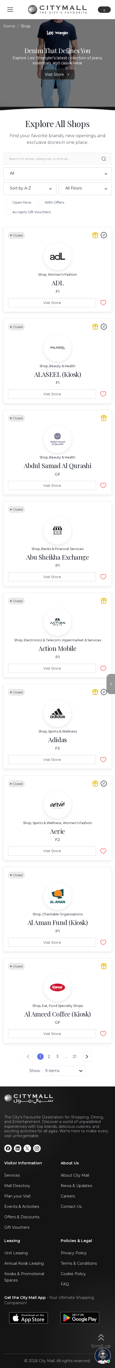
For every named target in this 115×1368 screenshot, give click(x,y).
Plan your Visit (17, 1196)
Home (9, 26)
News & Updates (76, 1185)
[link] (57, 269)
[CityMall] (57, 9)
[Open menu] (10, 9)
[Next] (87, 1056)
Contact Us (71, 1206)
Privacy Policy (74, 1253)
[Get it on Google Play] (80, 1317)
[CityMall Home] (57, 1098)
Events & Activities (21, 1206)
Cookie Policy (73, 1273)
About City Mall (75, 1175)
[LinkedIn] (17, 1148)
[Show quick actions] (110, 684)
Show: (35, 1070)
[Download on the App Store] (28, 1317)
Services (12, 1175)
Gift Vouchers (16, 1227)
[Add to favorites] (103, 302)
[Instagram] (37, 1148)
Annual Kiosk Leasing (24, 1263)
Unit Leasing (16, 1253)
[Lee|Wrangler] (57, 33)
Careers (68, 1196)
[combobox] (57, 173)
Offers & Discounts (21, 1217)
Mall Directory (17, 1185)
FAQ (65, 1284)
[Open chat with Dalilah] (103, 1356)
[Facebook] (8, 1148)
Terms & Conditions (79, 1263)
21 (74, 1056)
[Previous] (28, 1056)
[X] (27, 1148)
